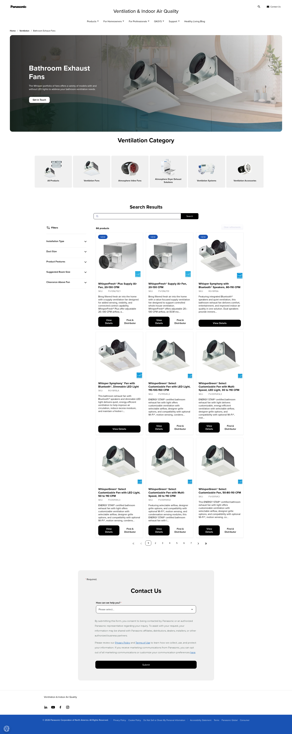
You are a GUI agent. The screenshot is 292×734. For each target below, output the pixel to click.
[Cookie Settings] (6, 728)
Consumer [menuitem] (244, 720)
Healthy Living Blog (194, 21)
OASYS (158, 21)
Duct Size (51, 251)
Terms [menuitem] (216, 720)
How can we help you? (108, 602)
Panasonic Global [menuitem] (230, 720)
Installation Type (55, 241)
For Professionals (138, 21)
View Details (109, 321)
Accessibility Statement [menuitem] (200, 720)
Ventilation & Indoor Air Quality (146, 10)
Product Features (55, 261)
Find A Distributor (130, 321)
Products (91, 21)
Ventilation (24, 30)
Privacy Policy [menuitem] (119, 720)
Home (13, 30)
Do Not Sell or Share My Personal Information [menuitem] (164, 720)
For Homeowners (112, 21)
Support (173, 21)
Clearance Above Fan (58, 282)
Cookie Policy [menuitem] (134, 720)
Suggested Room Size (58, 271)
